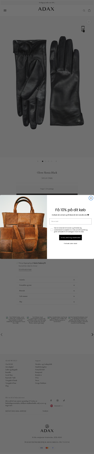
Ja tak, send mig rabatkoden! (70, 238)
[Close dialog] (91, 198)
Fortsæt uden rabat (70, 243)
